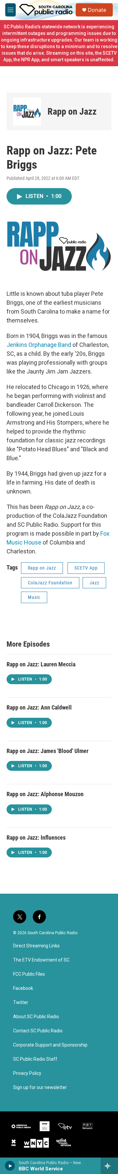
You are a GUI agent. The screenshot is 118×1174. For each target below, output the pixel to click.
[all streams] (109, 1166)
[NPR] (87, 1126)
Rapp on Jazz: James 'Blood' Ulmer (47, 750)
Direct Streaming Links (36, 945)
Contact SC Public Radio (38, 1030)
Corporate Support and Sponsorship (50, 1045)
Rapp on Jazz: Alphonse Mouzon (45, 794)
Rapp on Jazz (72, 111)
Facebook (23, 988)
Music (34, 597)
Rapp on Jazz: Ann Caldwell (39, 707)
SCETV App (86, 568)
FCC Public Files (29, 974)
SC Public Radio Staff (35, 1059)
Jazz (94, 582)
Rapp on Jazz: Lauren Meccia (41, 664)
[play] (10, 1165)
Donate (97, 10)
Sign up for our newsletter (40, 1087)
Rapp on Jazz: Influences (36, 837)
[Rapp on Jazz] (27, 112)
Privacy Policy (27, 1073)
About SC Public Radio (36, 1016)
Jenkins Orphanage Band (39, 344)
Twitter (20, 1002)
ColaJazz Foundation (50, 582)
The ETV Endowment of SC (41, 960)
